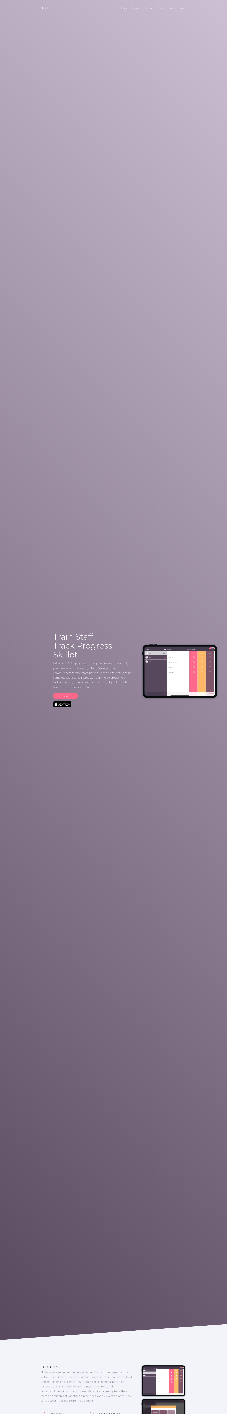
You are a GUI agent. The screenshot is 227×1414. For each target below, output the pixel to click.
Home (124, 8)
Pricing (160, 8)
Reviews (149, 8)
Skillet (44, 8)
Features (136, 8)
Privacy (171, 8)
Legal (181, 8)
